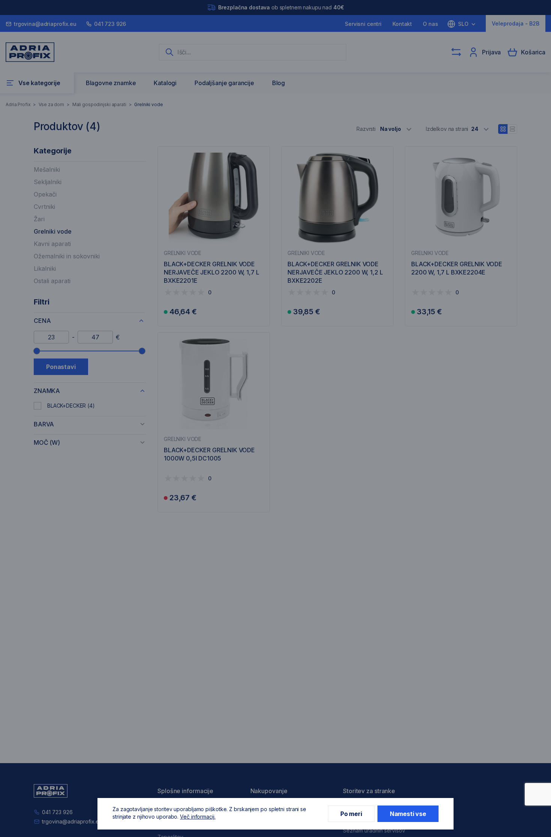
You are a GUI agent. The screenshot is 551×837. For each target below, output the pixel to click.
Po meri (351, 814)
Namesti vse (408, 814)
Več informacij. (198, 816)
